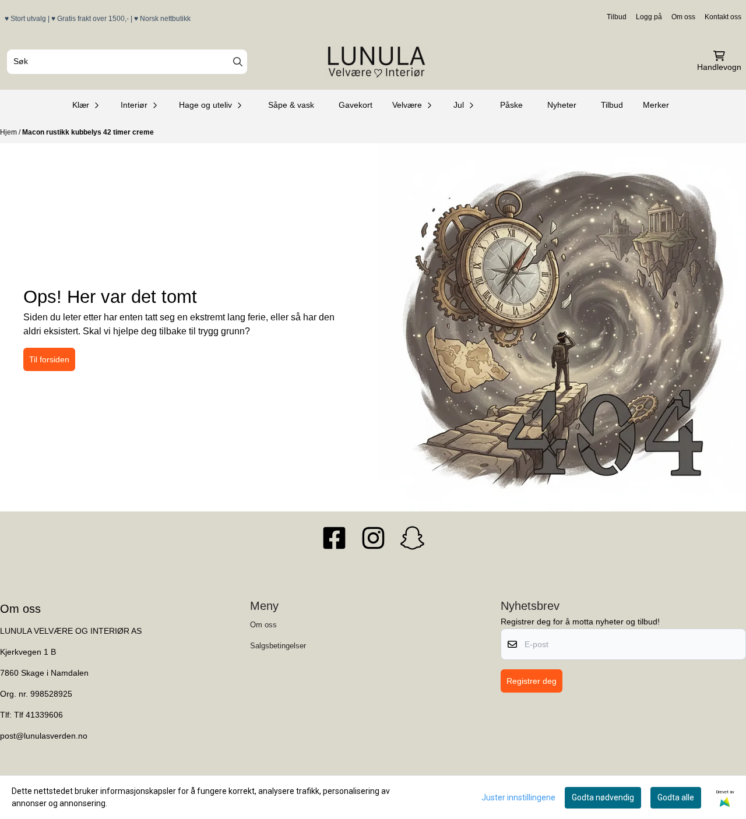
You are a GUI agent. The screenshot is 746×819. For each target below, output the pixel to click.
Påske (511, 105)
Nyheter (561, 105)
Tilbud (617, 17)
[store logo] (376, 61)
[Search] (238, 62)
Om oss (683, 17)
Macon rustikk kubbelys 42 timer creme (88, 132)
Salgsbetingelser (278, 645)
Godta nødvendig (603, 797)
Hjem (9, 132)
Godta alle (675, 797)
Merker (656, 105)
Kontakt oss (723, 17)
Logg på (649, 17)
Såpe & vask (291, 105)
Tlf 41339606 (38, 715)
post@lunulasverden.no (43, 736)
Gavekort (355, 105)
